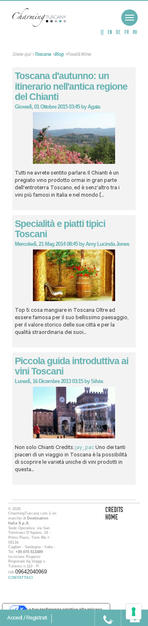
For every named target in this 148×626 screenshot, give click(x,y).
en (110, 32)
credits (114, 510)
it (102, 32)
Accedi (15, 618)
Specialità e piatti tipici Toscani (60, 228)
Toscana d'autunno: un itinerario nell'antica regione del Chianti (71, 86)
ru (135, 32)
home (111, 517)
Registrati (36, 618)
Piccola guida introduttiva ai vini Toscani (71, 366)
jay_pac (84, 448)
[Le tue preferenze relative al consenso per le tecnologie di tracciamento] (133, 611)
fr (127, 32)
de (118, 32)
